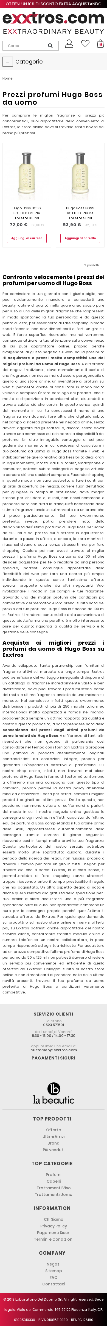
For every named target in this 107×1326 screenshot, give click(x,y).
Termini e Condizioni (53, 1239)
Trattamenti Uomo (53, 1194)
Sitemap (53, 1271)
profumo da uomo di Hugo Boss (41, 451)
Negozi (53, 1264)
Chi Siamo (53, 1219)
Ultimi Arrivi (53, 1136)
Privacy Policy (53, 1226)
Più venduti (53, 1150)
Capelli (54, 1181)
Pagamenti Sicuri (53, 1232)
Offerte (53, 1130)
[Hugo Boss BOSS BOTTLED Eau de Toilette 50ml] (80, 174)
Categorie (29, 61)
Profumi (53, 1174)
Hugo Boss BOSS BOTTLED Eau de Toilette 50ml (80, 213)
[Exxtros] (53, 23)
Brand (53, 1143)
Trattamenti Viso (53, 1188)
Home (7, 78)
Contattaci (53, 1284)
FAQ (53, 1277)
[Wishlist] (85, 43)
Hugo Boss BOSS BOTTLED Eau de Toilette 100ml (27, 213)
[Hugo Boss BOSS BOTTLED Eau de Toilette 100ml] (26, 174)
